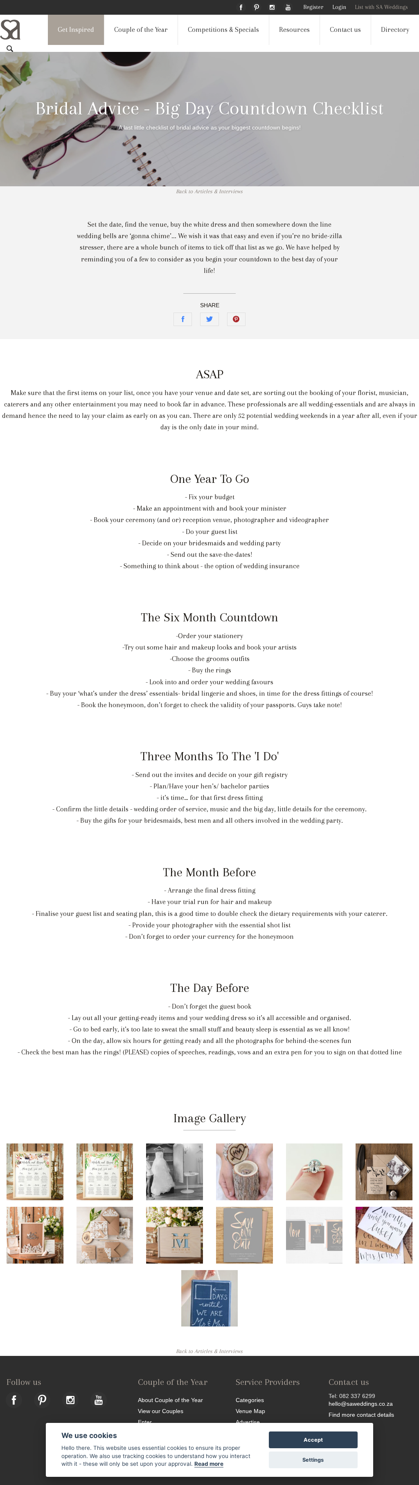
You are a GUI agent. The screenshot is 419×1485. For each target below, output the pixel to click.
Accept (313, 1440)
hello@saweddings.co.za (361, 1404)
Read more (208, 1463)
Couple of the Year (141, 29)
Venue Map (250, 1411)
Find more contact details (361, 1414)
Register (313, 7)
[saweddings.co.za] (17, 30)
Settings (313, 1460)
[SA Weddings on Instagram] (272, 6)
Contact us (345, 29)
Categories (250, 1400)
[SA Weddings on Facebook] (241, 6)
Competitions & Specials (223, 29)
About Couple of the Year (170, 1400)
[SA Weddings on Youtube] (288, 6)
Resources (294, 29)
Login (339, 7)
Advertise (248, 1422)
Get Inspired (76, 29)
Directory (395, 29)
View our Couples (160, 1411)
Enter (145, 1422)
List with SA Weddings (381, 7)
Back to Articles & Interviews (209, 191)
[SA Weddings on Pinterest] (256, 6)
